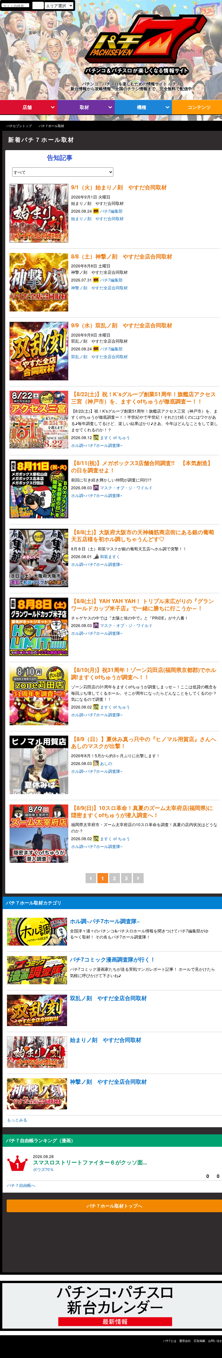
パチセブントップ (19, 126)
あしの (106, 763)
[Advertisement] (30, 1244)
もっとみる (17, 1120)
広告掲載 (199, 1341)
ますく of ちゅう (115, 437)
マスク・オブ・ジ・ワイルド (127, 487)
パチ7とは (169, 1341)
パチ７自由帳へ (21, 1185)
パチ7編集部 (112, 211)
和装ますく (110, 556)
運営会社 (185, 1341)
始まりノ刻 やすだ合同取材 (97, 218)
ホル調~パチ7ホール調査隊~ (97, 445)
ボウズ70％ (43, 1169)
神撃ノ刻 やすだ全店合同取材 (99, 287)
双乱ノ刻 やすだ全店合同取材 (99, 356)
